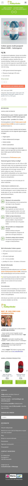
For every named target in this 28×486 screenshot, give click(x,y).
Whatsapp (15, 466)
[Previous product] (15, 12)
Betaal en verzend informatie (8, 438)
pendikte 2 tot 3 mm (19, 94)
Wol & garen (8, 8)
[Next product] (12, 12)
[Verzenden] (25, 417)
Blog (2, 435)
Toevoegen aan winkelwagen (13, 86)
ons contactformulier (17, 351)
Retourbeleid (4, 441)
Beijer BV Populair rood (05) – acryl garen (21, 376)
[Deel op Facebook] (2, 99)
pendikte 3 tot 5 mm (5, 96)
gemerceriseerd (4, 94)
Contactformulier (6, 466)
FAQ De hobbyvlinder (7, 427)
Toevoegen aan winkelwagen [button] (7, 382)
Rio (4, 190)
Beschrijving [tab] (5, 108)
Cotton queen (6, 9)
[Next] (27, 374)
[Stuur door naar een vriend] (5, 99)
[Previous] (1, 374)
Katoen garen (18, 8)
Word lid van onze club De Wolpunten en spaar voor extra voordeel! (13, 431)
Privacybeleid (4, 447)
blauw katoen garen (11, 92)
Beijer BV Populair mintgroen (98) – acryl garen (7, 376)
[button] (2, 2)
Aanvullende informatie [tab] (8, 111)
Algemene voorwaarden (7, 444)
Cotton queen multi (19, 9)
